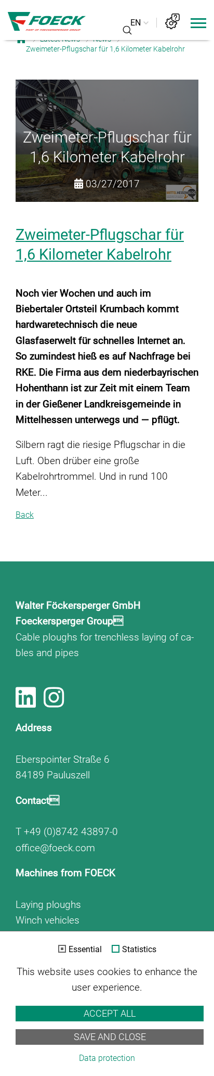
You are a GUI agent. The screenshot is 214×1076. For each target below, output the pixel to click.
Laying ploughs (48, 905)
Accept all (110, 1013)
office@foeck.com (55, 848)
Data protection (107, 1058)
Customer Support (172, 21)
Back (25, 515)
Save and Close (110, 1037)
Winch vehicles (47, 920)
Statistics (139, 949)
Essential (85, 949)
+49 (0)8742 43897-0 (71, 832)
